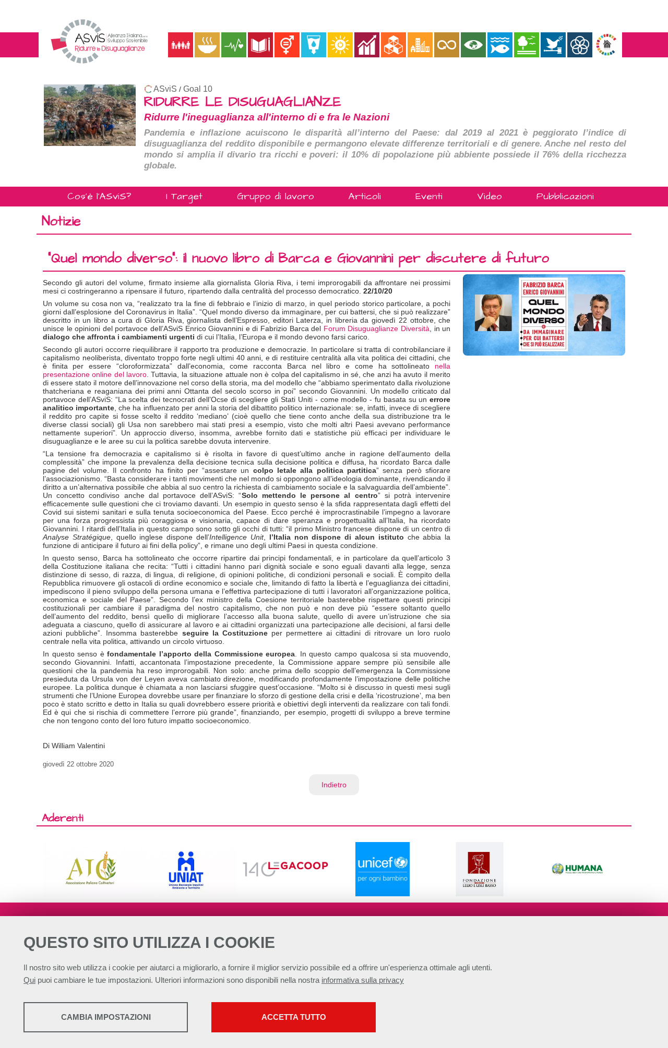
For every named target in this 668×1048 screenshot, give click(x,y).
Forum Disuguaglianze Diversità (377, 328)
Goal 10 (197, 88)
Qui (29, 980)
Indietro (334, 785)
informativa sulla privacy (362, 980)
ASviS (165, 88)
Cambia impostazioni (106, 1017)
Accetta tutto (293, 1017)
